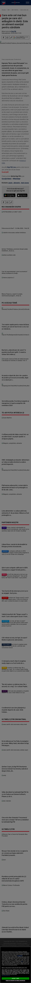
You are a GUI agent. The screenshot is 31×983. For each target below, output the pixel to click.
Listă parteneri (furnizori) (6, 975)
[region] (15, 965)
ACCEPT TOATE (15, 978)
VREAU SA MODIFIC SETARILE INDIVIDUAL (15, 980)
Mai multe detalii (19, 955)
